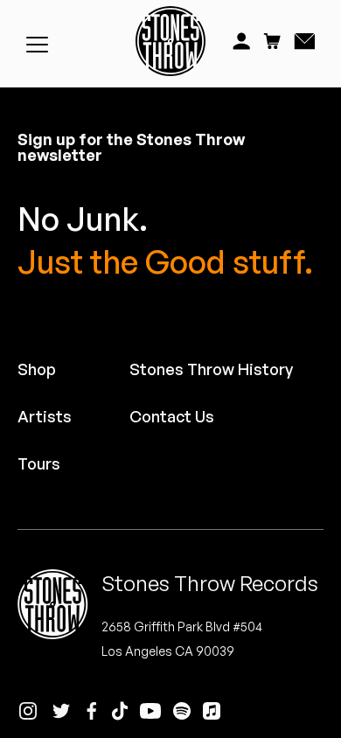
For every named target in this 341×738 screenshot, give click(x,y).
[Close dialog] (331, 287)
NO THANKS (256, 440)
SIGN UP (255, 414)
